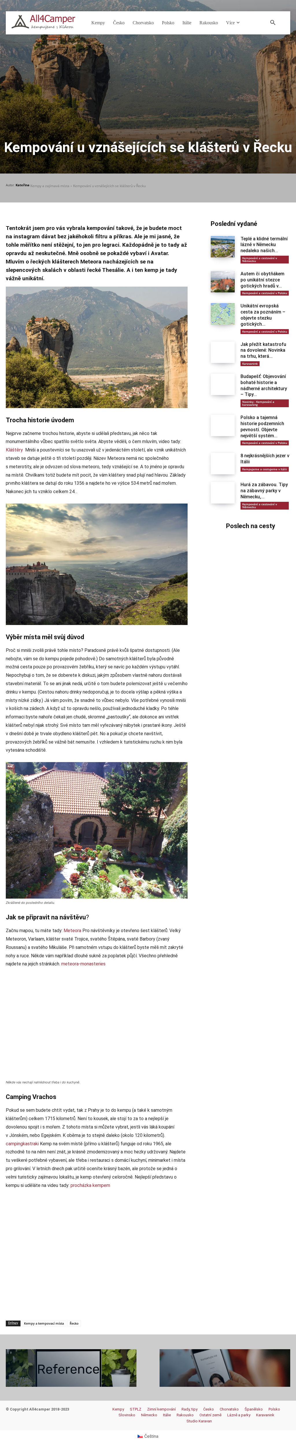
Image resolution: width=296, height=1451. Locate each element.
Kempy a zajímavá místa (49, 185)
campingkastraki (22, 1143)
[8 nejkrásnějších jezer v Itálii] (222, 463)
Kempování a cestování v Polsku (264, 293)
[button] (272, 22)
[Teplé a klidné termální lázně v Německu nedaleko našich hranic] (222, 246)
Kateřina (22, 185)
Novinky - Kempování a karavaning (258, 403)
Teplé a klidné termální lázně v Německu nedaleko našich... (264, 245)
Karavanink (250, 364)
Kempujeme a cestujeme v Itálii (264, 469)
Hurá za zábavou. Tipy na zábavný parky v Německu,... (264, 490)
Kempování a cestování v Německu (259, 259)
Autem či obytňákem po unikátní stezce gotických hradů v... (262, 280)
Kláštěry (14, 450)
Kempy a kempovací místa (44, 1323)
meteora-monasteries (83, 964)
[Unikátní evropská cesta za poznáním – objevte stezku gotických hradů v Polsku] (222, 314)
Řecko (74, 1323)
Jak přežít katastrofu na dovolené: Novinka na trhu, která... (263, 350)
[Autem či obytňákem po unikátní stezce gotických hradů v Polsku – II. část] (222, 281)
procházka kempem (90, 1185)
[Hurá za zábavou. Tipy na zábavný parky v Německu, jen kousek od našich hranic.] (222, 492)
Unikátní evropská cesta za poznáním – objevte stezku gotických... (262, 315)
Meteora (72, 930)
